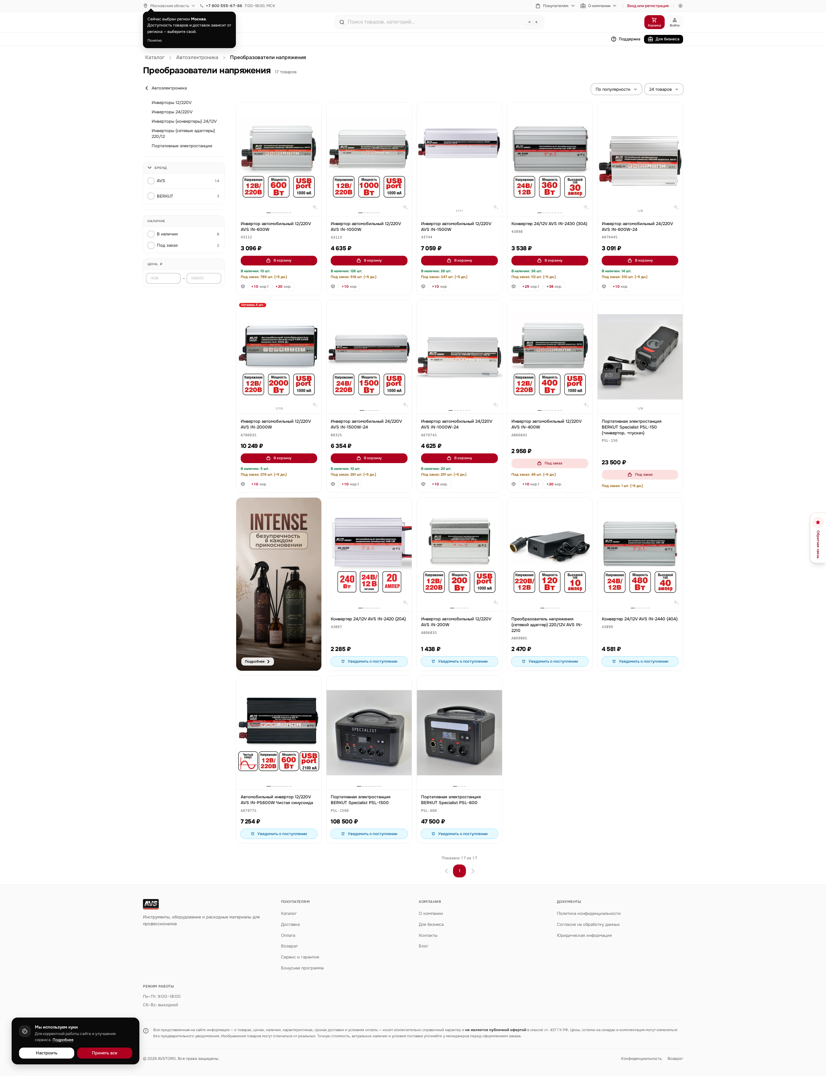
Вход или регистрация (648, 5)
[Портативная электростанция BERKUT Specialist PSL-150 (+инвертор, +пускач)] (640, 357)
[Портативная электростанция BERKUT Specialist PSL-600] (459, 733)
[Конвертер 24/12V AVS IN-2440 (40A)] (640, 555)
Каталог (155, 57)
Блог (423, 946)
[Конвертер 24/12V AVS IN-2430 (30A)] (549, 159)
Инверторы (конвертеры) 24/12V (184, 121)
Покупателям (556, 5)
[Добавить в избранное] (313, 110)
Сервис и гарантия (300, 957)
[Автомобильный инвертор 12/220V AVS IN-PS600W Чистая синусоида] (278, 733)
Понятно (154, 40)
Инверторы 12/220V (172, 102)
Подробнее (63, 1039)
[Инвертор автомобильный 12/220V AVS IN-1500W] (459, 159)
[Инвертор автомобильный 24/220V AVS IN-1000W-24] (459, 357)
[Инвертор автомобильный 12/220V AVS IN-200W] (459, 555)
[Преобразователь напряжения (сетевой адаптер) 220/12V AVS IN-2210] (549, 555)
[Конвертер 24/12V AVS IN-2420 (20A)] (369, 555)
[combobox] (435, 22)
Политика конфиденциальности (589, 913)
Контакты (428, 935)
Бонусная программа (302, 968)
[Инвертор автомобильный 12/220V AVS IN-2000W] (278, 357)
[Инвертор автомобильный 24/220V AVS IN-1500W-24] (369, 357)
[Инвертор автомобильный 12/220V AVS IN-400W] (549, 357)
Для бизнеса (668, 39)
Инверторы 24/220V (172, 112)
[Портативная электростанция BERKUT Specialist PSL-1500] (369, 733)
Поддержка (629, 39)
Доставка (290, 924)
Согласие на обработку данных (588, 924)
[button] (246, 237)
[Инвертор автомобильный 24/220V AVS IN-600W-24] (640, 159)
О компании (599, 5)
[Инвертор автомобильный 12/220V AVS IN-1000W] (369, 159)
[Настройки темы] (680, 5)
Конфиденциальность (641, 1058)
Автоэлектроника (197, 57)
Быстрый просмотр (282, 204)
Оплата (288, 935)
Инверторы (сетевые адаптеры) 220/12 (183, 133)
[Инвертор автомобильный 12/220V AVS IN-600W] (278, 159)
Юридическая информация (584, 935)
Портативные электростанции (182, 146)
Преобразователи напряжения (268, 57)
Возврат (289, 946)
